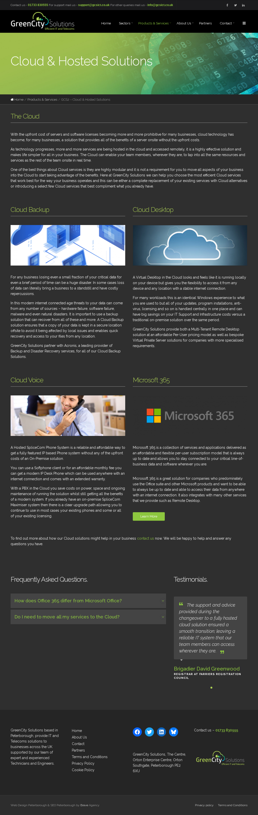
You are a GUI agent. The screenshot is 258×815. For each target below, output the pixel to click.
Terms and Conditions (90, 757)
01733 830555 (38, 5)
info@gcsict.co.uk (160, 5)
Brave (84, 805)
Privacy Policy (83, 763)
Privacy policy (204, 805)
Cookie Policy (83, 770)
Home (18, 99)
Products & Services (42, 99)
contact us (145, 538)
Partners (78, 750)
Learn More (148, 516)
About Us (79, 737)
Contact (78, 744)
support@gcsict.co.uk (94, 5)
